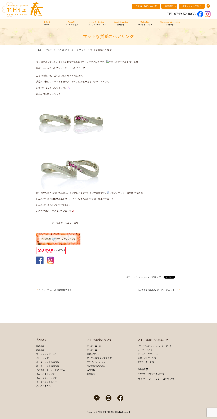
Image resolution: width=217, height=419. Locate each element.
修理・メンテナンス (147, 358)
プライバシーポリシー (97, 362)
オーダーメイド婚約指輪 (47, 362)
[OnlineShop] (58, 239)
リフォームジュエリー (46, 382)
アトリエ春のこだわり (97, 350)
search (208, 6)
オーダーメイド (145, 350)
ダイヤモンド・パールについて (156, 378)
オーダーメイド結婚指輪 (47, 366)
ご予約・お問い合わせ (146, 6)
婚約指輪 (40, 346)
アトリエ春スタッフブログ (99, 358)
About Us (71, 23)
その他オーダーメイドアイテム (50, 370)
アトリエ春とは (94, 346)
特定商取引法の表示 (96, 366)
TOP (39, 50)
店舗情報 (91, 370)
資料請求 (169, 6)
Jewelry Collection (96, 23)
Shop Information (121, 23)
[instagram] (50, 260)
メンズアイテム (43, 386)
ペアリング (62, 50)
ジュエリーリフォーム (148, 354)
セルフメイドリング (45, 374)
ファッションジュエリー (47, 354)
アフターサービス (146, 362)
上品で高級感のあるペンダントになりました (158, 290)
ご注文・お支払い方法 (151, 374)
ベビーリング (42, 358)
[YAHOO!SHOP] (51, 250)
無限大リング (93, 354)
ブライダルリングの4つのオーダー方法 (156, 346)
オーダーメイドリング (76, 50)
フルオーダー (51, 50)
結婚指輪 (40, 350)
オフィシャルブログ (191, 6)
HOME (47, 23)
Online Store (145, 23)
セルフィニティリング (46, 378)
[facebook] (40, 260)
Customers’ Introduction (170, 23)
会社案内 (91, 374)
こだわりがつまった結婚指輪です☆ (54, 290)
